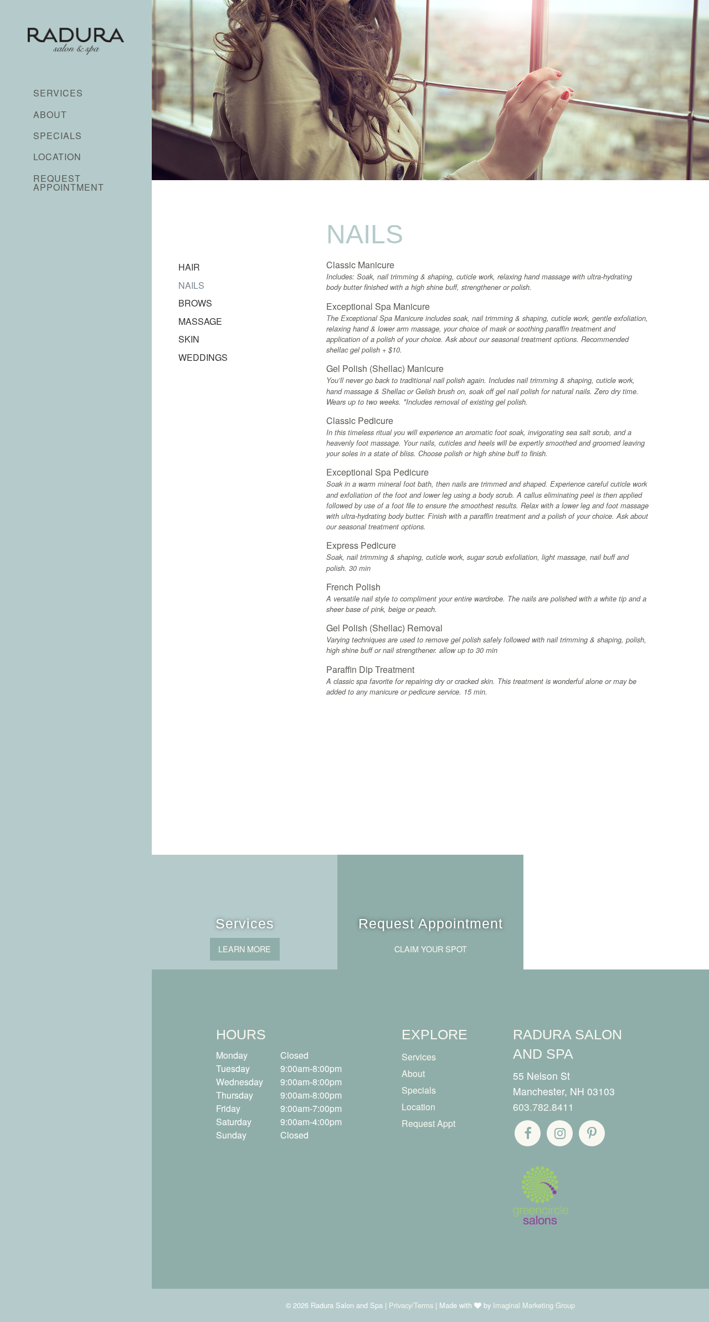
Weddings (203, 357)
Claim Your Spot (430, 949)
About (50, 114)
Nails (191, 285)
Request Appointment (68, 182)
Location (57, 156)
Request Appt (428, 1123)
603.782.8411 (543, 1107)
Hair (189, 267)
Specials (57, 135)
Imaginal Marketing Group (534, 1305)
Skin (188, 339)
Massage (200, 321)
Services (58, 92)
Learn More (244, 949)
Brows (195, 303)
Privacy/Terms (411, 1305)
